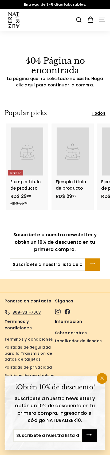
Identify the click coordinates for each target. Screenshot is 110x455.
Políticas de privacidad (28, 367)
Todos (98, 113)
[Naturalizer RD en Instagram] (58, 311)
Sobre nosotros (71, 333)
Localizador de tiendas (78, 341)
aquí (30, 85)
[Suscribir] (92, 264)
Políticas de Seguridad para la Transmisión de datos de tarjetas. (28, 353)
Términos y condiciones (29, 339)
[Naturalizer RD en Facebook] (67, 311)
